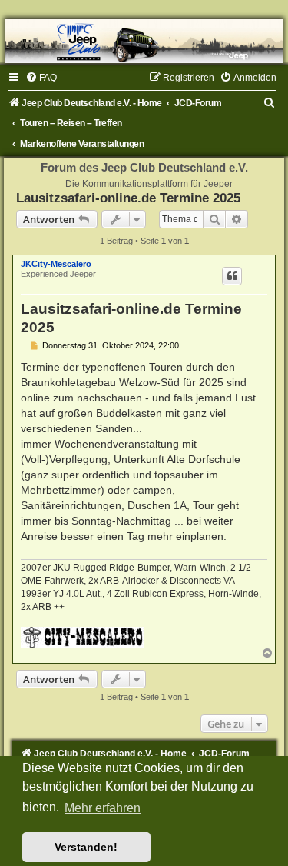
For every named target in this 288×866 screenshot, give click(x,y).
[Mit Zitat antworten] (232, 276)
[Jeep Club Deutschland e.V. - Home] (144, 41)
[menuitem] (41, 77)
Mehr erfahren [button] (103, 807)
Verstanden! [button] (86, 847)
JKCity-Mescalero (56, 263)
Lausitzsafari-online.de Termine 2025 (128, 198)
